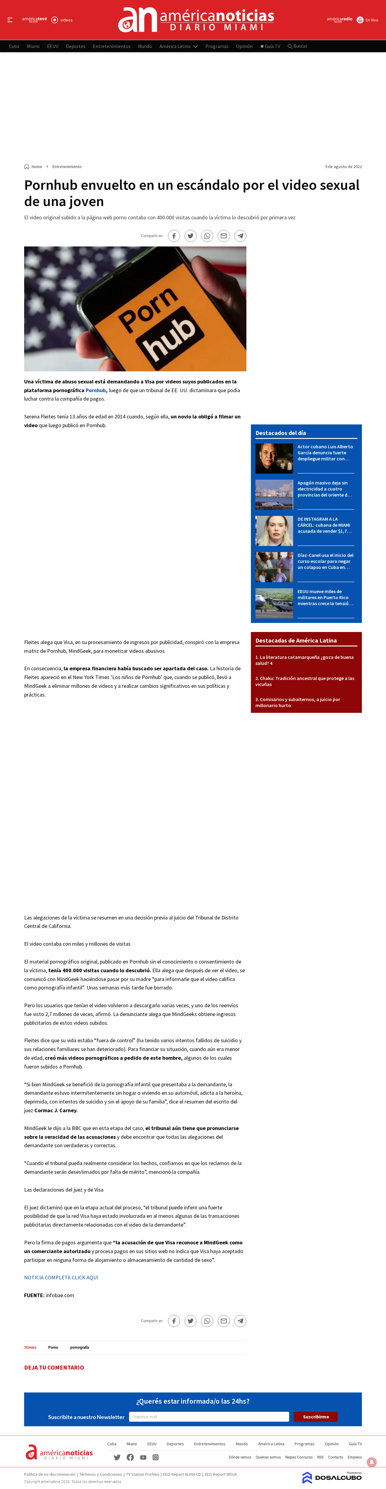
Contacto (335, 1457)
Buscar (300, 46)
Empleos (355, 1457)
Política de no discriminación (49, 1474)
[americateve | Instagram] (156, 1457)
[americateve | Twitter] (117, 1457)
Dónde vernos (240, 1457)
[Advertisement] (193, 108)
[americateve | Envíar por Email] (224, 236)
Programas (217, 46)
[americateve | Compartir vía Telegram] (240, 236)
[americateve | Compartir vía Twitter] (191, 236)
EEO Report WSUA (221, 1474)
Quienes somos (268, 1457)
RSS (320, 1457)
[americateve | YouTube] (143, 1457)
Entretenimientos (112, 46)
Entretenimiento (67, 166)
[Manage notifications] (372, 1462)
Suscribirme (316, 1417)
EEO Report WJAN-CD (182, 1474)
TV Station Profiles (142, 1474)
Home (37, 166)
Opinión (244, 46)
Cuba (14, 46)
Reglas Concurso (299, 1457)
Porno (53, 1347)
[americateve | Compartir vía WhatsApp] (207, 236)
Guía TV (272, 46)
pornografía (79, 1347)
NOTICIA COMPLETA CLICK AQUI (61, 1277)
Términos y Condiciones (100, 1474)
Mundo (145, 46)
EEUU (53, 46)
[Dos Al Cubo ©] (332, 1482)
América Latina (175, 46)
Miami (33, 46)
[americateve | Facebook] (130, 1457)
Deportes (75, 46)
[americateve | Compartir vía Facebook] (174, 236)
